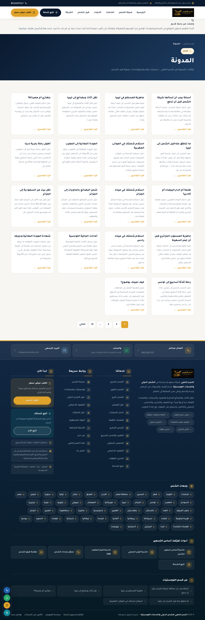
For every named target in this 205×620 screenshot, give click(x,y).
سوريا (48, 495)
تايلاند (164, 519)
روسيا (24, 519)
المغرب (168, 503)
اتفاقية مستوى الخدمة (73, 615)
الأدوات (97, 12)
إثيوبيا (60, 503)
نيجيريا (32, 503)
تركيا (61, 495)
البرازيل (148, 527)
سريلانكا (148, 519)
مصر (19, 495)
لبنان (75, 495)
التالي (82, 324)
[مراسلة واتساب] (7, 597)
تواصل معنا (16, 615)
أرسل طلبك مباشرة (29, 28)
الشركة (69, 12)
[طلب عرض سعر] (7, 605)
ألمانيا (116, 519)
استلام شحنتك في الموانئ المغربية (126, 601)
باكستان (150, 511)
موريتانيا (109, 503)
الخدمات (110, 12)
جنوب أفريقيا (183, 511)
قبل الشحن (83, 12)
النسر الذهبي (188, 44)
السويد (39, 519)
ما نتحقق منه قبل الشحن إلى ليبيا (173, 601)
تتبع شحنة (48, 12)
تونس (153, 503)
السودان (185, 503)
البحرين (140, 495)
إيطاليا (85, 519)
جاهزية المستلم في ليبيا (132, 591)
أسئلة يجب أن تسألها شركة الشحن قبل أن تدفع (170, 591)
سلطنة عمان (122, 495)
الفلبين (115, 511)
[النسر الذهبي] (183, 12)
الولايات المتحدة (181, 527)
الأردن (104, 495)
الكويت (169, 495)
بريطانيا (131, 519)
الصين (48, 511)
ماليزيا (81, 511)
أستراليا (132, 527)
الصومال (91, 503)
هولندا (55, 519)
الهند (165, 511)
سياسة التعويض (53, 615)
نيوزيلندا (115, 527)
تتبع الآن (32, 431)
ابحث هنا (47, 28)
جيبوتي (75, 503)
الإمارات (185, 495)
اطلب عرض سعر (22, 12)
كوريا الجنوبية (182, 519)
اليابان (33, 511)
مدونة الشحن (125, 12)
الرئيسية (141, 12)
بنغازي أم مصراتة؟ (42, 591)
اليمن (33, 495)
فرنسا (101, 519)
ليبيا (124, 503)
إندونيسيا (98, 511)
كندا (162, 527)
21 (92, 324)
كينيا (46, 503)
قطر (155, 495)
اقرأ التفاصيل (184, 130)
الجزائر (138, 503)
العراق (89, 495)
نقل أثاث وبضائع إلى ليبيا (85, 591)
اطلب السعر (32, 400)
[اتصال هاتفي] (7, 590)
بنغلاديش (132, 511)
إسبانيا (70, 519)
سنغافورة (64, 511)
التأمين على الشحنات (33, 615)
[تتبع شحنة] (7, 612)
